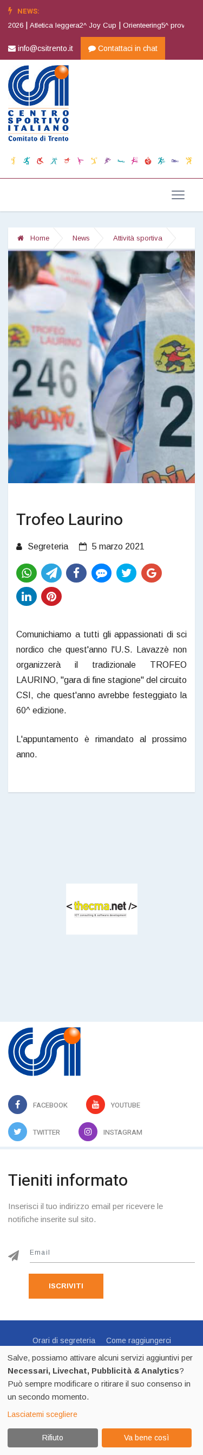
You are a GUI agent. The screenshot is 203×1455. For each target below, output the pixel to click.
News (81, 238)
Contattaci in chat (127, 48)
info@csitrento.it (44, 48)
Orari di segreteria (63, 1340)
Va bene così (146, 1437)
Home (38, 238)
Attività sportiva (137, 238)
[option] (57, 25)
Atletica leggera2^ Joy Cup (54, 25)
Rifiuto (52, 1437)
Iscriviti (66, 1286)
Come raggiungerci (138, 1340)
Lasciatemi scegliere (42, 1414)
